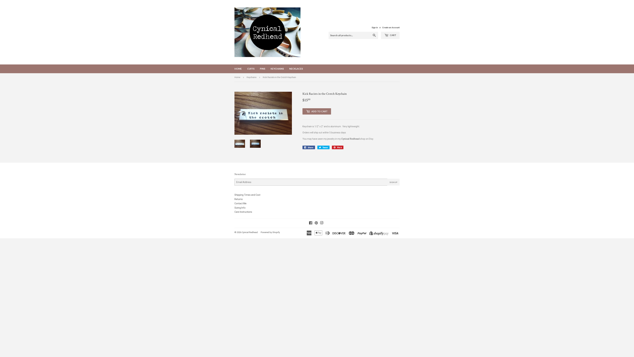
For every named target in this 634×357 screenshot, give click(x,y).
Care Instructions (243, 212)
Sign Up (393, 182)
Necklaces (296, 68)
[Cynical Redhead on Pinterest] (316, 223)
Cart (392, 35)
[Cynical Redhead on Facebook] (310, 223)
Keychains (277, 68)
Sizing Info (240, 207)
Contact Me (240, 203)
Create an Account (391, 27)
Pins (262, 68)
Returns (238, 199)
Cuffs (250, 68)
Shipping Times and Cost (247, 195)
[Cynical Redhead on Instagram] (321, 223)
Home (238, 68)
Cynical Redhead (250, 232)
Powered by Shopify (270, 232)
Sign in (375, 27)
